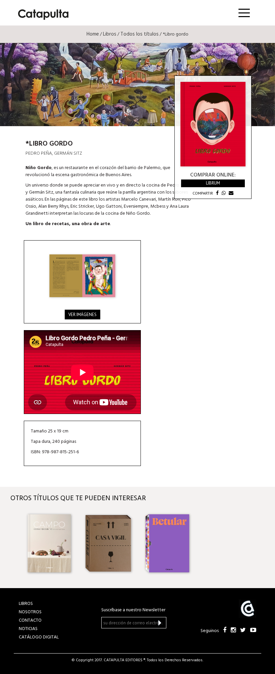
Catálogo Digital (39, 637)
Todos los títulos (139, 34)
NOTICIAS (28, 629)
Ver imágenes (82, 314)
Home (93, 34)
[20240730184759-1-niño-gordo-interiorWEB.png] (82, 276)
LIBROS (26, 604)
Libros (109, 34)
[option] (49, 543)
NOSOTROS (30, 612)
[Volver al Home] (41, 13)
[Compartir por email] (230, 193)
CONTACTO (30, 620)
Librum (213, 183)
